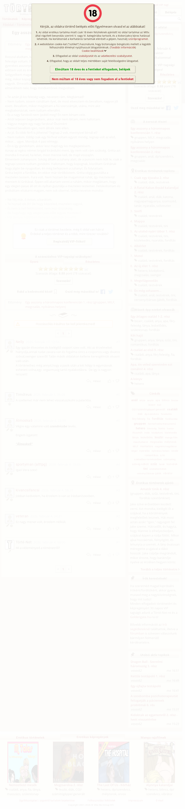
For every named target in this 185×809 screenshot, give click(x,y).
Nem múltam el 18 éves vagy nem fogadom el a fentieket (93, 79)
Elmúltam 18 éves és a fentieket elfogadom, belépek (92, 69)
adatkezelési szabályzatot (116, 56)
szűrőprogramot (138, 39)
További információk (123, 47)
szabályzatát (86, 56)
